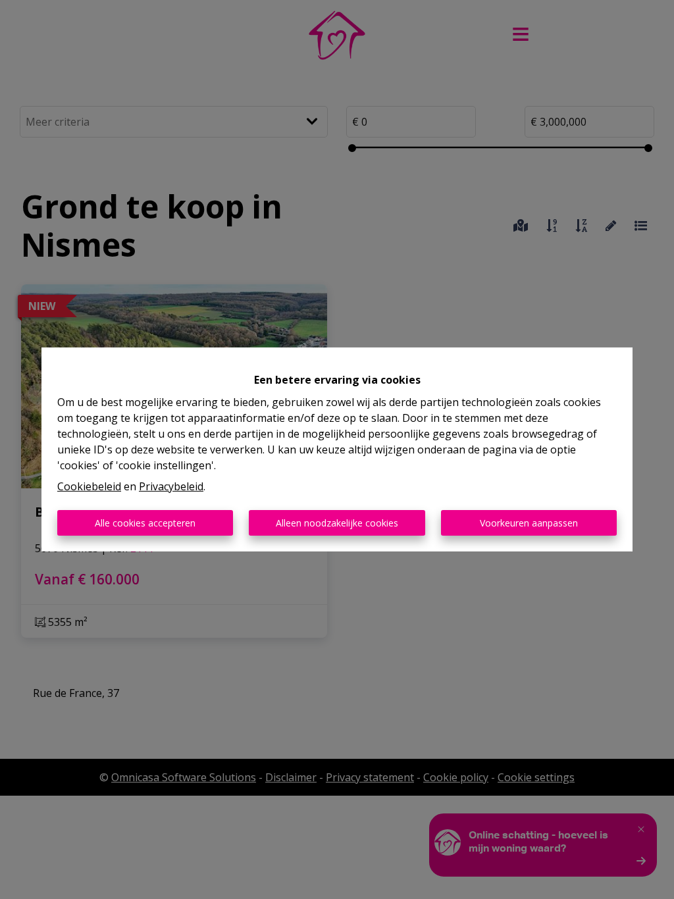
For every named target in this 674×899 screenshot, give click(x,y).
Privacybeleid (171, 486)
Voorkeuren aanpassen (529, 523)
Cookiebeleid (89, 486)
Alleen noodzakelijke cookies (337, 523)
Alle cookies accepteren (145, 523)
